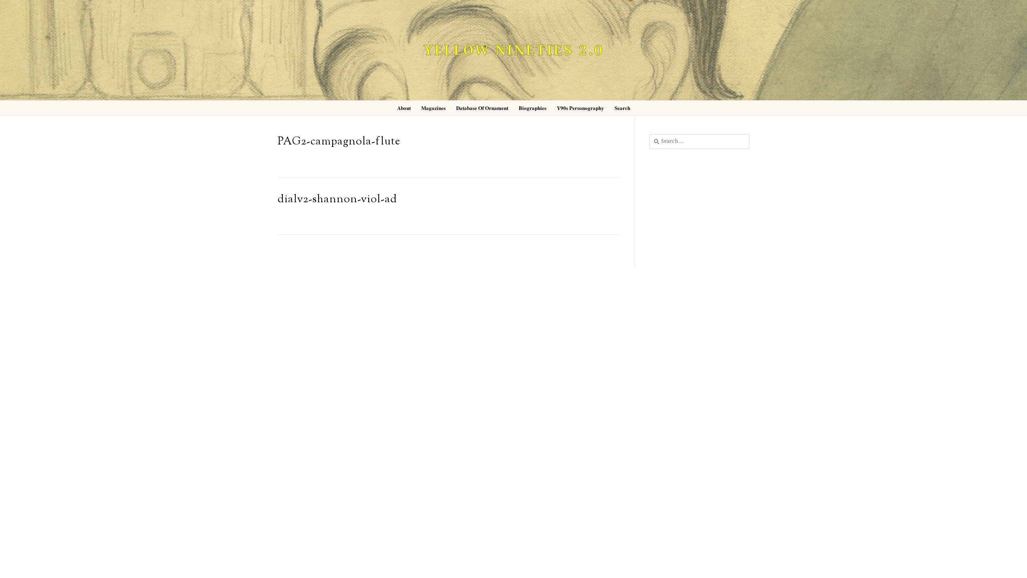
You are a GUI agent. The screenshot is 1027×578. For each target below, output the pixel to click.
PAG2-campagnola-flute (339, 142)
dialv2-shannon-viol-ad (337, 200)
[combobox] (699, 141)
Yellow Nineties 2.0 (513, 50)
